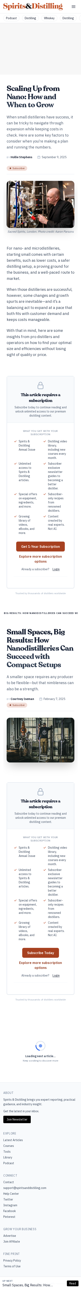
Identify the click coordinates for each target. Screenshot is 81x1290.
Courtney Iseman (22, 699)
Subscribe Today (40, 953)
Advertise (9, 1236)
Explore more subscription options (40, 558)
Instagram (10, 1205)
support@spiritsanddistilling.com (24, 1188)
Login (56, 569)
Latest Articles (13, 1140)
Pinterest (9, 1217)
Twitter (8, 1199)
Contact (8, 1182)
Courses (8, 1146)
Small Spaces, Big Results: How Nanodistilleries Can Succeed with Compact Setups (27, 1285)
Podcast (11, 18)
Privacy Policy (12, 1260)
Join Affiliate (11, 1241)
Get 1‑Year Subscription (40, 546)
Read (72, 1283)
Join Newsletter (17, 1119)
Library (7, 1157)
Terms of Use (12, 1266)
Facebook (9, 1211)
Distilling (30, 18)
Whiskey (49, 18)
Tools (7, 1151)
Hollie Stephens (21, 157)
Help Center (11, 1194)
